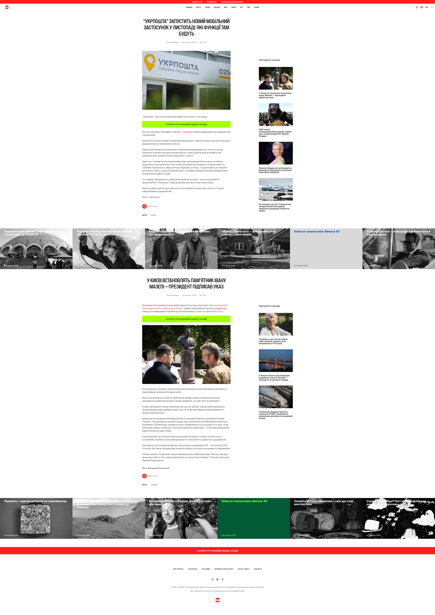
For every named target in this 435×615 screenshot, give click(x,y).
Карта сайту (244, 569)
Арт (241, 7)
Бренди (217, 7)
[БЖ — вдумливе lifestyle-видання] (17, 7)
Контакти (192, 569)
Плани (256, 7)
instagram (185, 124)
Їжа (248, 7)
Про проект (178, 569)
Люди (207, 7)
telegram (203, 124)
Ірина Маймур (173, 42)
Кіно (225, 7)
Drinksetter (197, 2)
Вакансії (258, 569)
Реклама (206, 569)
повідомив (187, 132)
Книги (233, 7)
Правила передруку (224, 569)
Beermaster (212, 2)
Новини (189, 7)
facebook (194, 124)
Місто (198, 7)
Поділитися (153, 206)
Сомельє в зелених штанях (232, 2)
